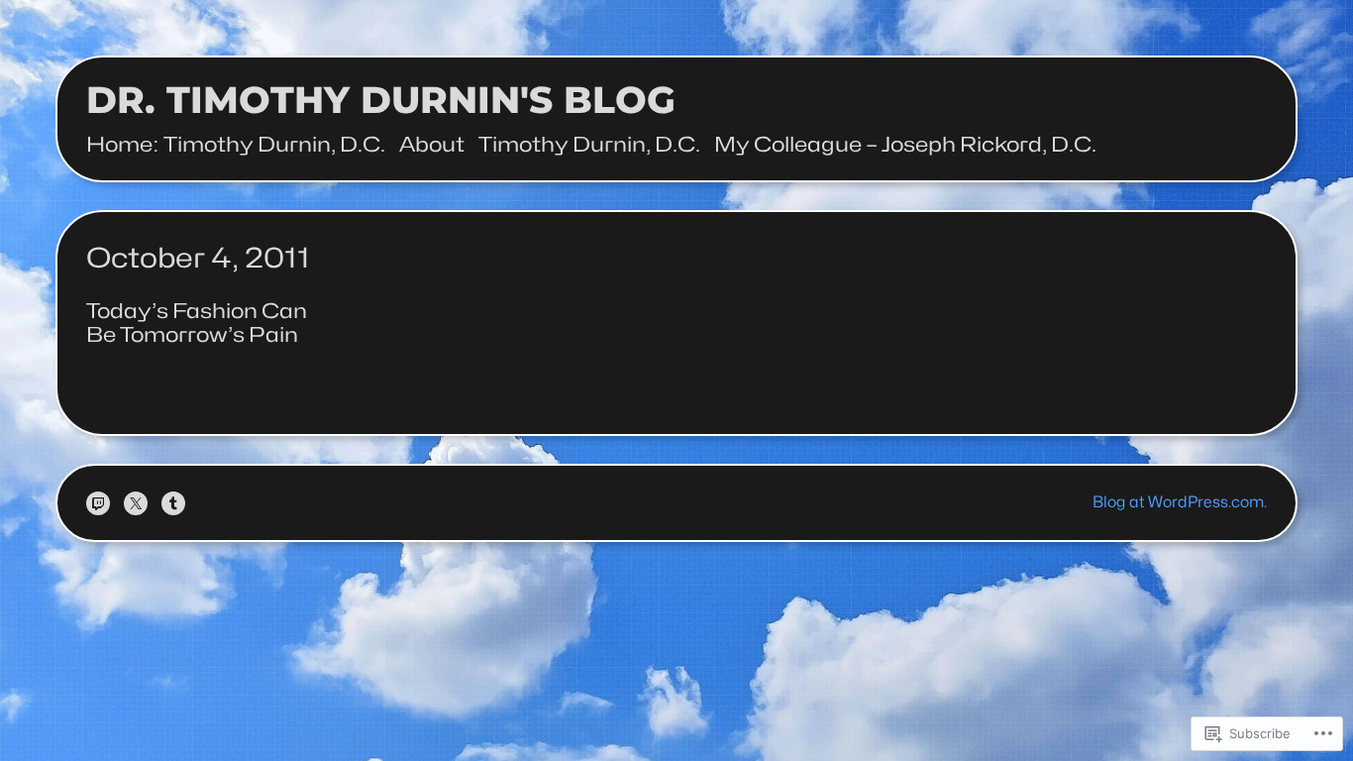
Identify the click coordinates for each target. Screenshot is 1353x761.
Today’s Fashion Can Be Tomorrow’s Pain (196, 322)
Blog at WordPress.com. (1180, 501)
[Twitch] (98, 503)
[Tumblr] (173, 503)
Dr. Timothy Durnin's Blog (381, 99)
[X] (136, 503)
